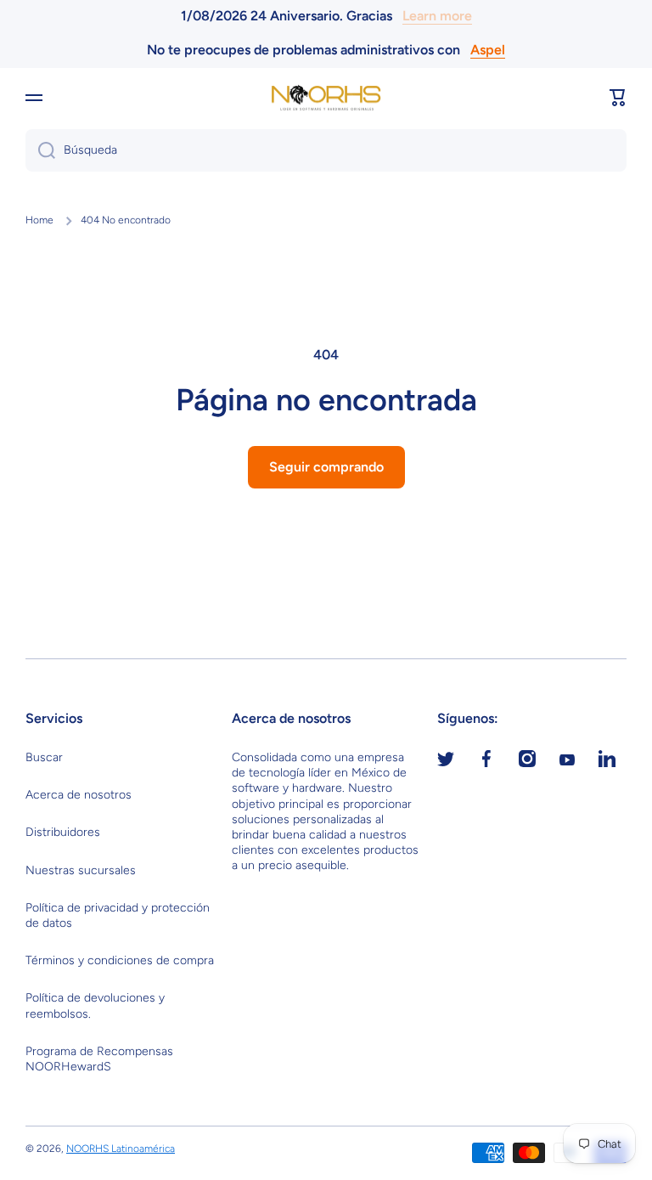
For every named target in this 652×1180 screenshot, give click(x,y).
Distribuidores (62, 832)
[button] (618, 97)
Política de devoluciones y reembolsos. (95, 1005)
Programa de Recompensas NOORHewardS (99, 1059)
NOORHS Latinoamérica (120, 1149)
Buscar (44, 757)
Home (39, 220)
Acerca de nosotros (78, 795)
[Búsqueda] (40, 150)
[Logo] (326, 98)
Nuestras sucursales (80, 870)
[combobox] (326, 150)
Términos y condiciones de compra (119, 960)
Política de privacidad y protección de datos (117, 915)
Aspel (487, 50)
